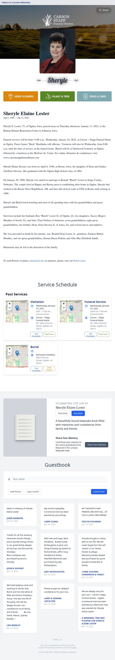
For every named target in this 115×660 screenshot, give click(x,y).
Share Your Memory (96, 444)
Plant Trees (49, 334)
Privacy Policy (49, 647)
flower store (79, 260)
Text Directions (36, 335)
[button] (17, 308)
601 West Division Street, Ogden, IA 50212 (44, 326)
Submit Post (99, 491)
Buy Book (78, 413)
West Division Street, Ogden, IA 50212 (44, 360)
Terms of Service (65, 647)
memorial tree (37, 260)
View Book (62, 413)
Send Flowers (49, 368)
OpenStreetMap (60, 652)
